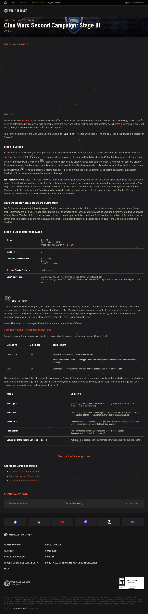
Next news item (132, 503)
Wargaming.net (19, 608)
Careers (49, 556)
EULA (6, 568)
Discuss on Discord (14, 44)
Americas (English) (19, 534)
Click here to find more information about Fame (27, 329)
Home (6, 20)
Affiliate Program (14, 556)
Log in (126, 3)
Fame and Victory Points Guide (24, 476)
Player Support (12, 544)
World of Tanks (15, 11)
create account (138, 3)
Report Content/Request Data (21, 563)
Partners (9, 551)
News (13, 20)
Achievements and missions (23, 480)
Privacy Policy (53, 544)
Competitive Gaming (26, 20)
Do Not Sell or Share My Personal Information (71, 563)
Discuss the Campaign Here (74, 456)
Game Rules (51, 551)
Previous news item (18, 503)
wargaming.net (17, 583)
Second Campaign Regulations (24, 471)
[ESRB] (131, 583)
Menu (142, 11)
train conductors (28, 120)
